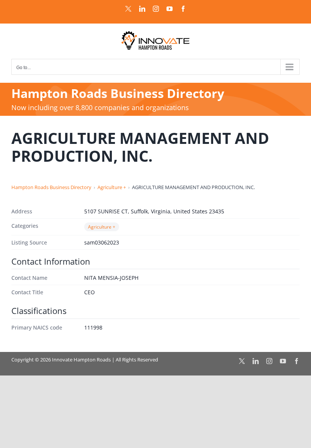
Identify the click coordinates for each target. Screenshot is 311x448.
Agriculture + (111, 187)
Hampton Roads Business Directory (51, 187)
